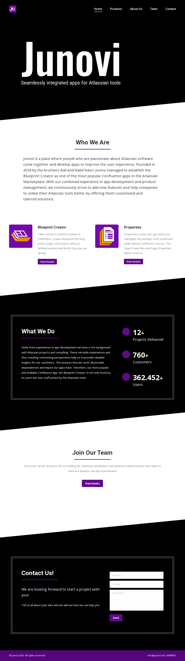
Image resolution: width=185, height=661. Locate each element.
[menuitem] (98, 9)
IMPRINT (171, 655)
